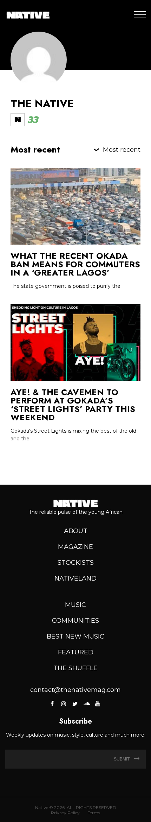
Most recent (121, 150)
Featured (75, 652)
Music (75, 605)
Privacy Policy (65, 812)
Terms (94, 812)
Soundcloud (86, 703)
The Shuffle (75, 668)
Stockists (76, 563)
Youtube (97, 703)
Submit (122, 759)
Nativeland (75, 578)
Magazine (75, 547)
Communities (75, 620)
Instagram (63, 703)
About (75, 531)
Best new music (75, 636)
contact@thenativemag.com (75, 690)
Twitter (75, 703)
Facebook (53, 703)
